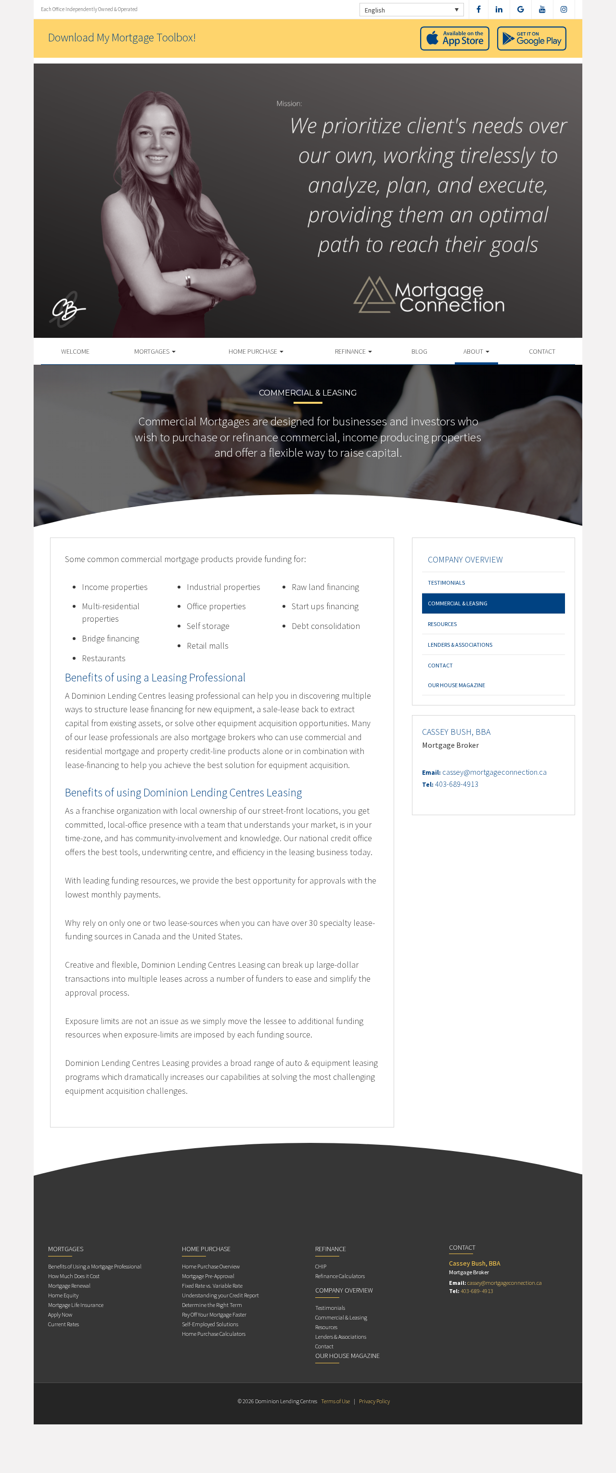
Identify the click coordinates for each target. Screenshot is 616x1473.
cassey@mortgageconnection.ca (494, 772)
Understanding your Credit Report (220, 1295)
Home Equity (63, 1295)
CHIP (320, 1266)
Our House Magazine (456, 685)
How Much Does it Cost (74, 1276)
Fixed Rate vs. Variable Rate (212, 1285)
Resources (442, 624)
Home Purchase (254, 351)
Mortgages (152, 351)
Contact (542, 351)
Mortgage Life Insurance (75, 1304)
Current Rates (63, 1324)
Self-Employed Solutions (210, 1324)
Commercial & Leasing (458, 603)
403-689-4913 (456, 784)
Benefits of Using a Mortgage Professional (94, 1266)
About (474, 351)
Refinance (351, 351)
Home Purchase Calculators (213, 1333)
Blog (419, 351)
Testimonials (446, 582)
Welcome (75, 351)
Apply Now (60, 1314)
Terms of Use (335, 1401)
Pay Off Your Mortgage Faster (214, 1314)
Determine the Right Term (212, 1304)
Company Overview (465, 559)
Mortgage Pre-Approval (208, 1276)
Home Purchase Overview (211, 1266)
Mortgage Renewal (69, 1285)
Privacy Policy (374, 1401)
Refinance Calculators (340, 1276)
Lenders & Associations (460, 644)
